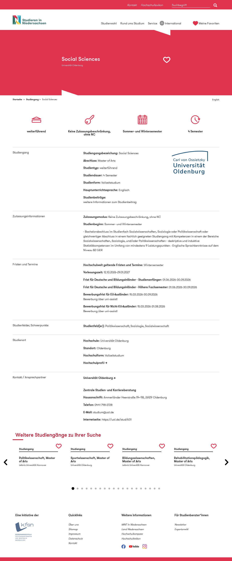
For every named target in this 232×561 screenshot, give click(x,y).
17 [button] (145, 488)
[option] (116, 62)
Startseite (17, 99)
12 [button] (122, 488)
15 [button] (136, 488)
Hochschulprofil (93, 363)
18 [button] (150, 488)
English (215, 99)
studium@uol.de (103, 412)
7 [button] (100, 488)
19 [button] (154, 488)
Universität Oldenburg (98, 378)
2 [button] (77, 488)
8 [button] (104, 488)
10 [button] (113, 488)
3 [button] (82, 488)
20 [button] (159, 488)
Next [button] (226, 462)
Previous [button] (5, 462)
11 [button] (118, 488)
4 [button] (86, 488)
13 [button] (127, 488)
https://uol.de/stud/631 (116, 419)
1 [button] (73, 488)
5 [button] (91, 488)
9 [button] (109, 488)
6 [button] (95, 488)
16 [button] (141, 488)
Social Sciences (49, 99)
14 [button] (131, 488)
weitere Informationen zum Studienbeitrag (109, 202)
